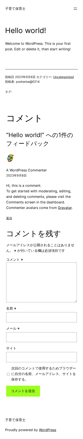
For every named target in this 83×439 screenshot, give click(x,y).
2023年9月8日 (16, 175)
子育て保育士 (15, 8)
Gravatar (65, 208)
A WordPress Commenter (26, 170)
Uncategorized (63, 77)
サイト (11, 348)
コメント (14, 259)
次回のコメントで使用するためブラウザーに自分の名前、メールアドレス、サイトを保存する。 (43, 373)
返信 (9, 218)
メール (13, 328)
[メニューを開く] (75, 8)
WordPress (47, 430)
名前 (11, 308)
